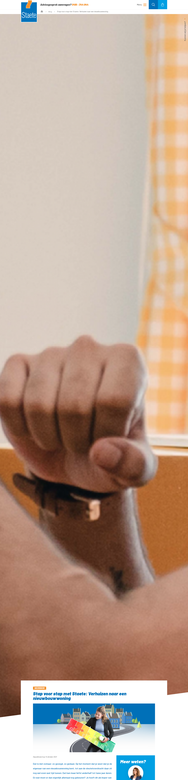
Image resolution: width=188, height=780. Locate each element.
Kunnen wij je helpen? (185, 31)
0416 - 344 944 (80, 4)
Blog (50, 11)
